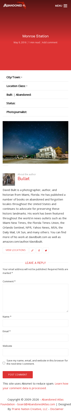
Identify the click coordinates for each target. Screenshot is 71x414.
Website (7, 346)
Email (7, 331)
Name (7, 316)
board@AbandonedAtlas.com (36, 404)
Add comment (49, 42)
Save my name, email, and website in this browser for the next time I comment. (37, 362)
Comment (9, 281)
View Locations (15, 250)
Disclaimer (57, 409)
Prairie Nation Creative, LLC (30, 409)
